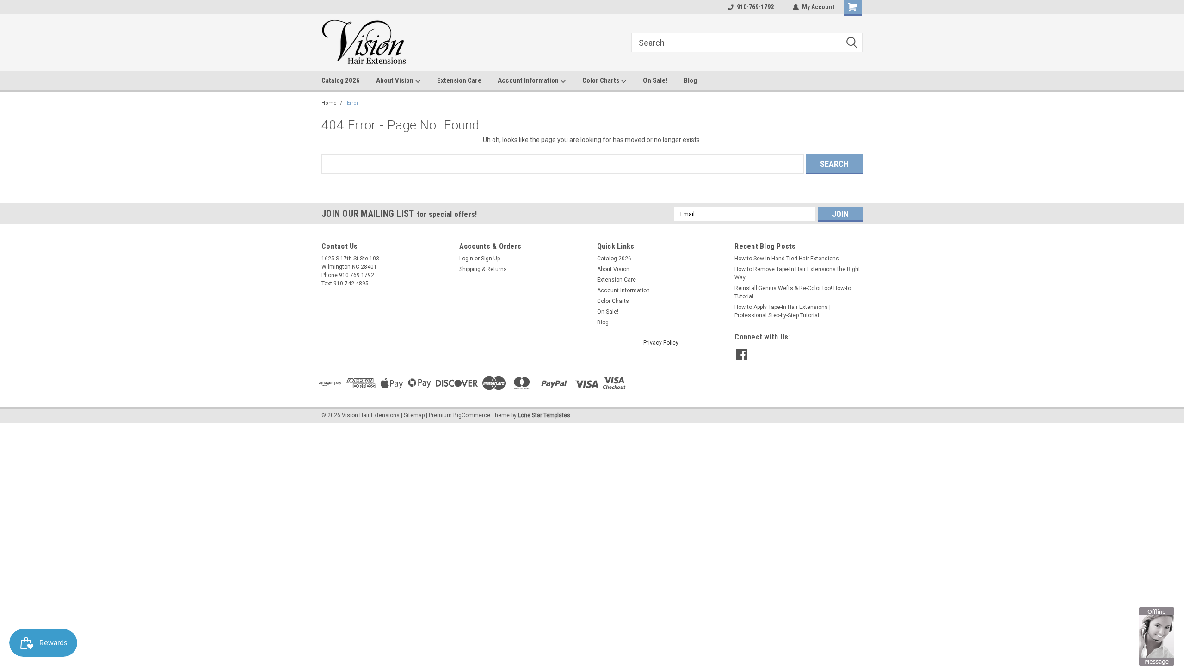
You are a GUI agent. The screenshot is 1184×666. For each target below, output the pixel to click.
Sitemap (414, 415)
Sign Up (490, 258)
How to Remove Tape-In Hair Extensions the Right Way (797, 273)
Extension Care (459, 80)
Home (329, 103)
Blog (690, 80)
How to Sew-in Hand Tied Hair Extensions (786, 258)
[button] (1157, 636)
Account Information (529, 80)
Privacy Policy (660, 342)
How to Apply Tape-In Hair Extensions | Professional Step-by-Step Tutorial (782, 311)
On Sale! (655, 80)
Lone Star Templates (544, 415)
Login (466, 258)
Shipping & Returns (483, 269)
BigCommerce (471, 415)
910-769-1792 (755, 7)
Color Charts (601, 80)
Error (352, 103)
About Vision (395, 80)
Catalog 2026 (340, 80)
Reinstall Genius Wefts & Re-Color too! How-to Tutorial (792, 292)
